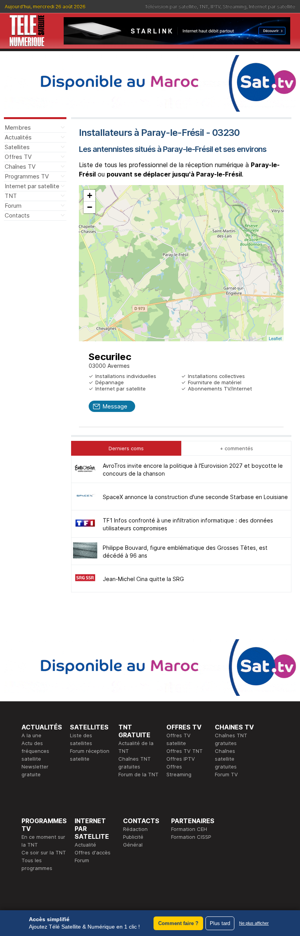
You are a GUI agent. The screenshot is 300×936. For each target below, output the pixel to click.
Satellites (17, 147)
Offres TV (18, 156)
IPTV (215, 6)
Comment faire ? (178, 923)
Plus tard (220, 923)
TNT (203, 6)
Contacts (17, 215)
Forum (13, 205)
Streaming (234, 6)
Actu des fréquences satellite (35, 751)
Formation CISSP (191, 837)
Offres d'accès (93, 852)
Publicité (133, 837)
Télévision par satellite (171, 6)
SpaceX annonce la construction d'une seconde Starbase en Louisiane (195, 497)
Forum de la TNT (138, 774)
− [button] (89, 207)
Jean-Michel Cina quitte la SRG (143, 579)
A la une (31, 735)
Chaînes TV (20, 166)
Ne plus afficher (254, 923)
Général (133, 845)
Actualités (18, 137)
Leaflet (275, 338)
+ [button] (89, 195)
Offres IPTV (180, 759)
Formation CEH (189, 829)
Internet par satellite (272, 6)
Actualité (85, 845)
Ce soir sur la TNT (43, 852)
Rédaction (135, 829)
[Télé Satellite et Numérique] (27, 30)
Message (114, 406)
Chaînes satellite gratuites (226, 759)
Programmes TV (27, 176)
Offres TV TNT (184, 751)
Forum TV (226, 774)
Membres (18, 127)
